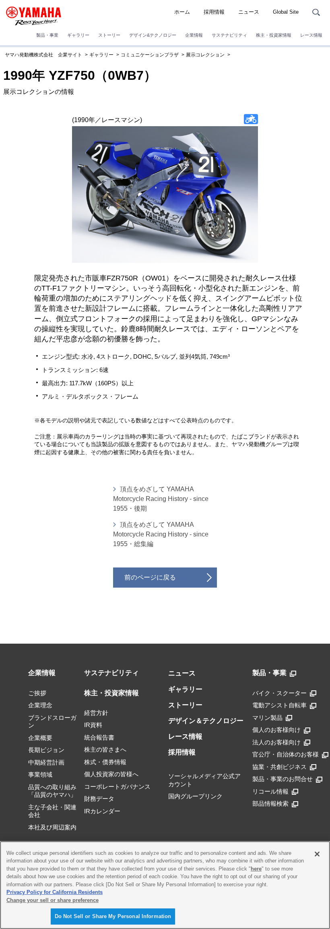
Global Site (286, 12)
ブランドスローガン (52, 721)
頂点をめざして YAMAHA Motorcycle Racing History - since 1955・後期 (160, 499)
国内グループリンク (195, 796)
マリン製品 (267, 717)
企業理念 (40, 705)
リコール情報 (270, 791)
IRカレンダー (102, 811)
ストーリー (109, 35)
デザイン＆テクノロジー (205, 721)
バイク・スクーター (279, 693)
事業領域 (40, 774)
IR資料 (93, 724)
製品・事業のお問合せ (282, 778)
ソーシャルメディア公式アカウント (204, 780)
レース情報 (311, 35)
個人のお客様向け (276, 729)
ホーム (182, 12)
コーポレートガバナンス (117, 786)
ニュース (248, 12)
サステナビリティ (229, 35)
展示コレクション (205, 55)
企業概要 (40, 737)
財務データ (99, 798)
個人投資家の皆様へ (111, 774)
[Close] (317, 854)
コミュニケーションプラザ (150, 55)
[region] (165, 885)
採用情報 (214, 12)
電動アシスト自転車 (279, 705)
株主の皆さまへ (105, 749)
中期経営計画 (46, 762)
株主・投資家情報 (273, 35)
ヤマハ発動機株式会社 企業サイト (43, 55)
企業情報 (194, 35)
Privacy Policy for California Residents (54, 892)
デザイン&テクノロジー (152, 35)
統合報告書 (99, 737)
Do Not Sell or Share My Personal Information (113, 916)
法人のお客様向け (276, 742)
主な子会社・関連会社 (52, 811)
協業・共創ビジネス (279, 766)
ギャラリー (78, 35)
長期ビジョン (46, 749)
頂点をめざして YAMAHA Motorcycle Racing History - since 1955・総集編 (160, 534)
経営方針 (96, 712)
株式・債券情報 (105, 762)
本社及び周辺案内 (52, 827)
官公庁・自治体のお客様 (285, 754)
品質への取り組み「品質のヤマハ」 (52, 791)
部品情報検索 (270, 803)
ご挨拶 (37, 693)
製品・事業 (47, 35)
